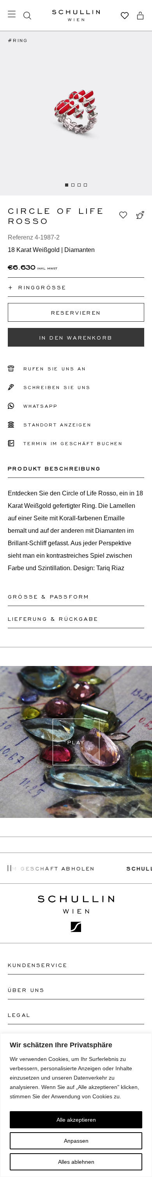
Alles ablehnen (76, 1162)
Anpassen (76, 1141)
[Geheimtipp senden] (140, 215)
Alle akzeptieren (76, 1120)
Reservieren (76, 312)
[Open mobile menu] (12, 14)
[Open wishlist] (125, 15)
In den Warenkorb (76, 337)
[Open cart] (140, 15)
